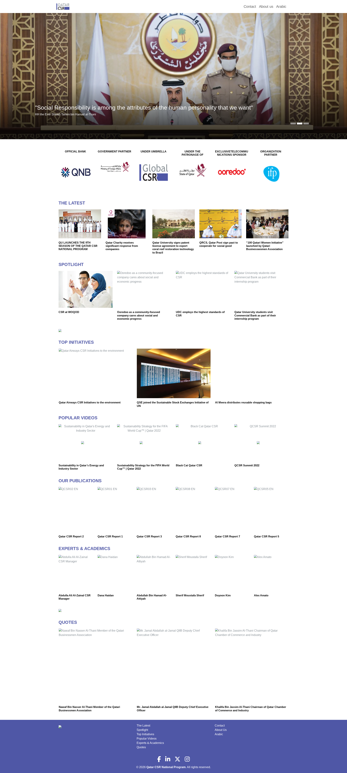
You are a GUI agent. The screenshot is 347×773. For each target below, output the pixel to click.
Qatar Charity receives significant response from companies (122, 246)
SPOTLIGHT (71, 264)
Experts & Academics (150, 742)
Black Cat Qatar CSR (189, 465)
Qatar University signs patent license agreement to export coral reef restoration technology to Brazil (173, 247)
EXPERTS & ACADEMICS (84, 548)
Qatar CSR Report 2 (71, 536)
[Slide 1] (299, 123)
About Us (221, 729)
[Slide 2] (306, 123)
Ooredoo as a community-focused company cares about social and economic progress (138, 315)
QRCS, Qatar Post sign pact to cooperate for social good (218, 244)
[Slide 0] (293, 123)
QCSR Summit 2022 (246, 465)
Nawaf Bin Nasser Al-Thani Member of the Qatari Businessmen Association (89, 708)
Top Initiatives (145, 734)
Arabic (219, 734)
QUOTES (68, 622)
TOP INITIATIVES (76, 342)
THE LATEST (72, 203)
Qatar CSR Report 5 (266, 536)
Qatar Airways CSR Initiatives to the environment (90, 402)
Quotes (141, 747)
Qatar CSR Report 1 (110, 536)
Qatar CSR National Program (166, 767)
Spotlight (142, 729)
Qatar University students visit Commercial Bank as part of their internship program (255, 315)
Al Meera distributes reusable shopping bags (243, 402)
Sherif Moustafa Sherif (190, 595)
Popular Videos (147, 738)
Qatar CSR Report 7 (227, 536)
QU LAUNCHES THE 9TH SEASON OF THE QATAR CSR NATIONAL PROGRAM (78, 246)
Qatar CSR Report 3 (149, 536)
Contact (220, 725)
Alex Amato (261, 595)
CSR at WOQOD (69, 312)
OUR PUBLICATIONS (80, 480)
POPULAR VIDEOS (78, 417)
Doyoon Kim (223, 595)
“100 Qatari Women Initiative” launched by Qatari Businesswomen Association (265, 246)
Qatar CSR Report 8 (188, 536)
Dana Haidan (106, 595)
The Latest (143, 725)
